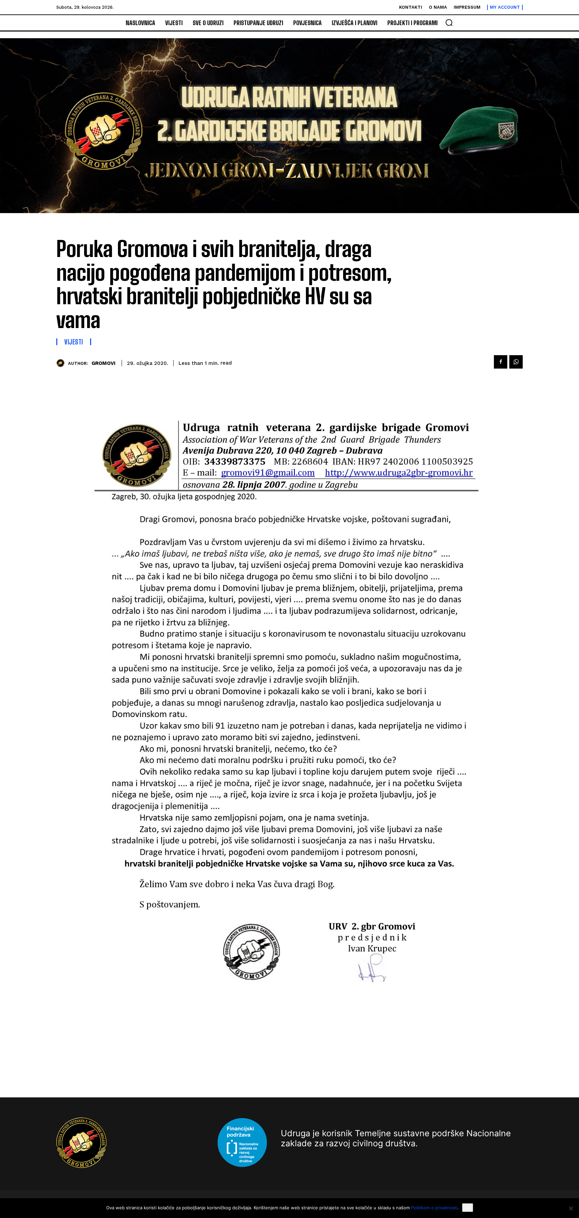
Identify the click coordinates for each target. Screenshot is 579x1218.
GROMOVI (103, 363)
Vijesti (73, 341)
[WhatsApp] (516, 362)
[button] (449, 22)
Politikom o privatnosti (434, 1207)
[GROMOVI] (62, 363)
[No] (570, 1208)
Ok (467, 1207)
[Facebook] (500, 362)
